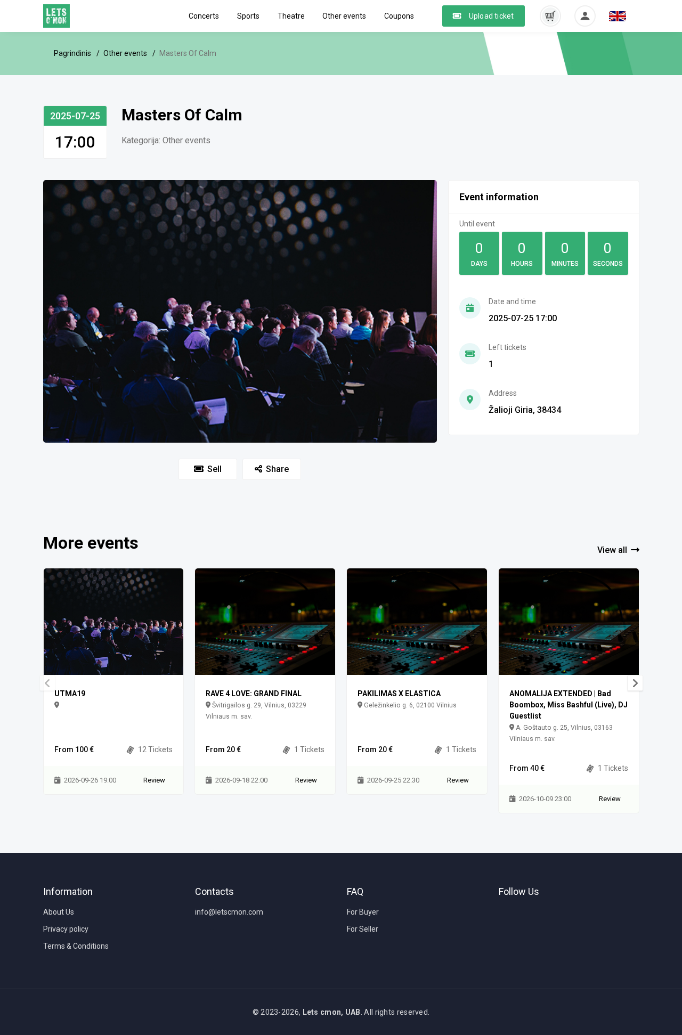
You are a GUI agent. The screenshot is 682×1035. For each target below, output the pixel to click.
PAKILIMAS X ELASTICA (399, 693)
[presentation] (635, 683)
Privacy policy (65, 929)
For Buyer (363, 912)
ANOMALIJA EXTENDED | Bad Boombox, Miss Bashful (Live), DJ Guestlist (568, 704)
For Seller (362, 929)
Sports (248, 16)
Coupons (399, 16)
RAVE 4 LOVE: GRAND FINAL (254, 693)
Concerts (204, 16)
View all (612, 550)
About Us (58, 912)
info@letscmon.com (229, 912)
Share (277, 469)
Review (154, 780)
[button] (550, 15)
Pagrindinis (72, 53)
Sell (214, 469)
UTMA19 (69, 693)
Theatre (291, 16)
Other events (344, 16)
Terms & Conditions (76, 946)
